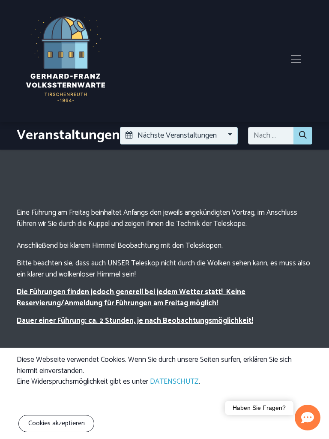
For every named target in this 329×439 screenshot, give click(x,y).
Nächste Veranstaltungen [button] (177, 135)
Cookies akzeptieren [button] (56, 423)
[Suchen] (302, 135)
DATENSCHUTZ (174, 382)
